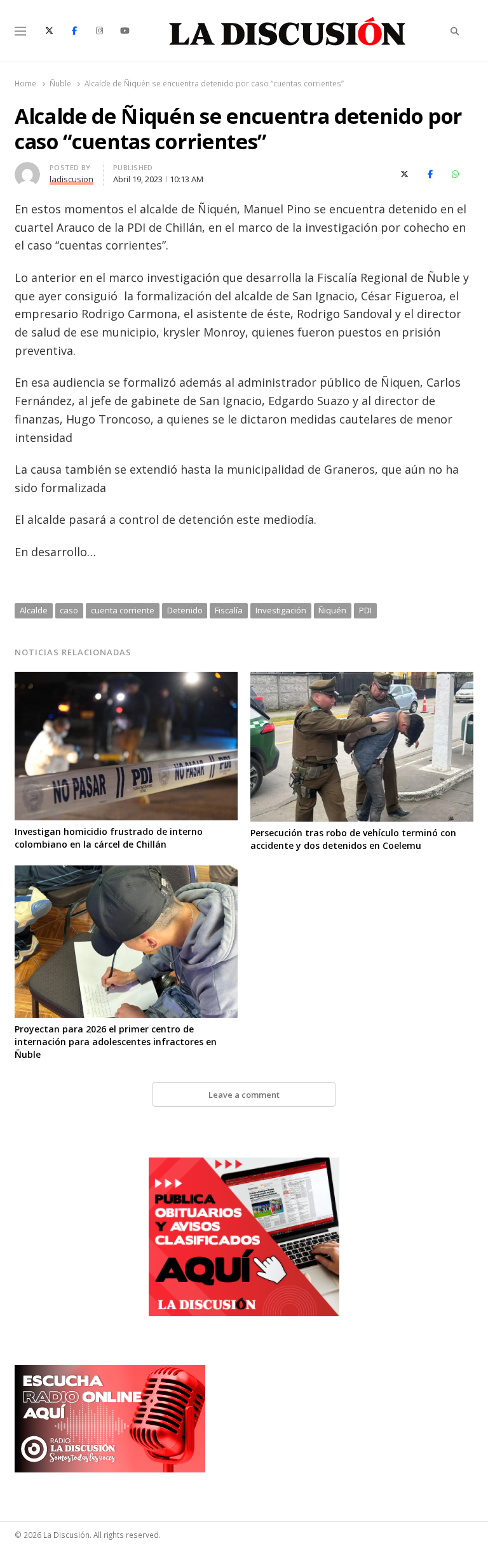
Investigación (280, 610)
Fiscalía (229, 610)
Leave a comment (244, 1094)
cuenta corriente (122, 610)
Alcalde (34, 610)
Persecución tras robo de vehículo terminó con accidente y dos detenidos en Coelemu (353, 839)
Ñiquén (332, 610)
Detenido (185, 610)
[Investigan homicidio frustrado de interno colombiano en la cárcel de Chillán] (126, 679)
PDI (365, 610)
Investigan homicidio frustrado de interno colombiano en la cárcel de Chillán (109, 837)
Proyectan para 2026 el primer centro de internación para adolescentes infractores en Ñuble (116, 1041)
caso (69, 610)
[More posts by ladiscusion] (27, 169)
